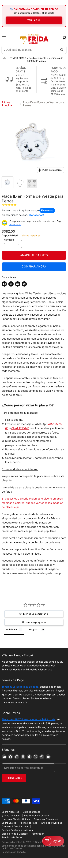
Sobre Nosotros (10, 811)
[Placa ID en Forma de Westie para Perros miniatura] (7, 182)
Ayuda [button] (57, 841)
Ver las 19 (34, 20)
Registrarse (14, 778)
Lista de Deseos (31, 811)
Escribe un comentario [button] (35, 613)
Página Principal (7, 104)
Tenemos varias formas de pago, (20, 686)
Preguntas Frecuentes (46, 819)
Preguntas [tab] (34, 629)
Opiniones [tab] (11, 629)
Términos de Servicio (13, 837)
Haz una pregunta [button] (36, 622)
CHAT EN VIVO (20, 428)
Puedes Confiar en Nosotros (17, 830)
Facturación (38, 833)
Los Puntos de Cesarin (36, 815)
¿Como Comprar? (11, 815)
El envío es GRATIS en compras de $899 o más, (29, 719)
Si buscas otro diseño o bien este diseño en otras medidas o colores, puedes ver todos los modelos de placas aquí (32, 503)
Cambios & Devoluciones (15, 826)
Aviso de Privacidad (51, 822)
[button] (53, 841)
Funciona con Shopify (13, 852)
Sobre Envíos (9, 822)
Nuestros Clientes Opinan (16, 819)
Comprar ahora (34, 266)
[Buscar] (61, 50)
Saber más (15, 224)
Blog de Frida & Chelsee (15, 833)
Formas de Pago (28, 822)
